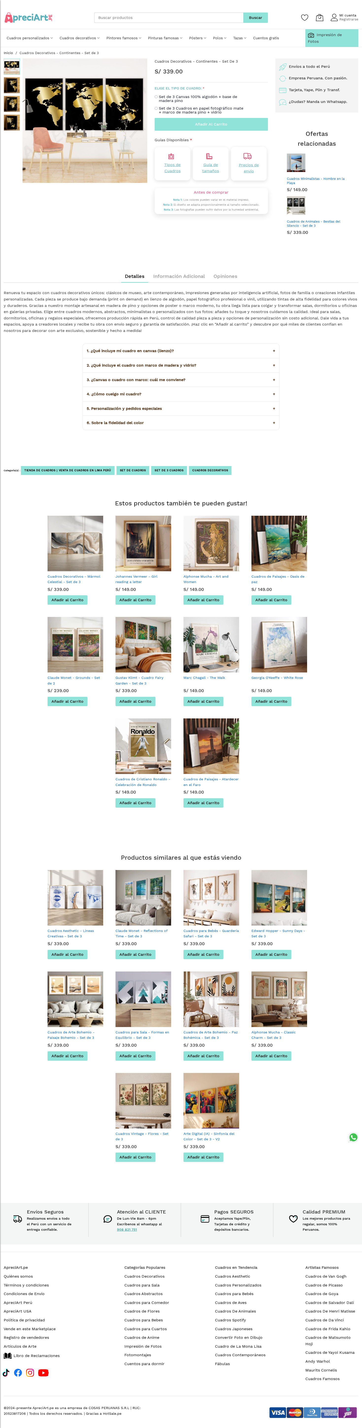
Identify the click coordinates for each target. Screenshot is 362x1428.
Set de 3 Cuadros (169, 470)
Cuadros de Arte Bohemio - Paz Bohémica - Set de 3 (210, 1035)
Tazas (238, 38)
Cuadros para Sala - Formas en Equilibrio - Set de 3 (142, 1035)
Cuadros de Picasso (324, 1285)
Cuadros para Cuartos (145, 1329)
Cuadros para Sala (142, 1285)
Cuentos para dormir (144, 1363)
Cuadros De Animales (235, 1311)
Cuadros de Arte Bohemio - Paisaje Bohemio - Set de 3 (71, 1035)
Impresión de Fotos (143, 1346)
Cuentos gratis (266, 38)
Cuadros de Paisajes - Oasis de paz (277, 579)
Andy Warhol (317, 1361)
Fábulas (222, 1363)
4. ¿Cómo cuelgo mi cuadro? (181, 394)
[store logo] (28, 18)
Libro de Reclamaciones (37, 1355)
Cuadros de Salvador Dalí (329, 1302)
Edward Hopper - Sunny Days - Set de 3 (278, 933)
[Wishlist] (305, 17)
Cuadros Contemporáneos (240, 1355)
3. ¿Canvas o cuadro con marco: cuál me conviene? (181, 379)
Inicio (8, 53)
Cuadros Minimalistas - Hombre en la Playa (316, 181)
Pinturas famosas (163, 38)
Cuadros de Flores (142, 1311)
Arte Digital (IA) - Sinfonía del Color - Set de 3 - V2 (208, 1136)
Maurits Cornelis (321, 1370)
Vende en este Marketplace (30, 1329)
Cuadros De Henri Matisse (330, 1311)
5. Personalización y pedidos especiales (181, 408)
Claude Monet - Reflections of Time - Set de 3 (141, 933)
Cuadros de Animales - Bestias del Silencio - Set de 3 (313, 224)
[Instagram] (30, 1372)
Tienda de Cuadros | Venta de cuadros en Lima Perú (67, 470)
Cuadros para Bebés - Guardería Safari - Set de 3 (211, 933)
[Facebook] (18, 1372)
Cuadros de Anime (141, 1337)
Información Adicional (179, 276)
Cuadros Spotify (230, 1320)
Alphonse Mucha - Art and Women (206, 579)
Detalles (135, 276)
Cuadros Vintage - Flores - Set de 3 (141, 1136)
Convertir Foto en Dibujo (239, 1337)
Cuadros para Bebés (234, 1293)
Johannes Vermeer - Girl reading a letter (136, 579)
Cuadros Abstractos (143, 1293)
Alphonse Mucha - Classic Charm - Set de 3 (273, 1035)
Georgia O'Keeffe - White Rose (277, 678)
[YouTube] (43, 1372)
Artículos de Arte (20, 1346)
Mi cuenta (347, 15)
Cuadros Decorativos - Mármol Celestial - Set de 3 (74, 579)
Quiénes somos (18, 1276)
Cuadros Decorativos (210, 470)
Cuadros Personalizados (238, 1285)
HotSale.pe (112, 1413)
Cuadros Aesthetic (232, 1276)
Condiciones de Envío (24, 1293)
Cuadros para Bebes (143, 1320)
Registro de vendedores (26, 1337)
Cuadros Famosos (322, 1378)
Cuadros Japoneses (233, 1329)
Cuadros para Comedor (146, 1302)
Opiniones (225, 276)
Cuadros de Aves (231, 1302)
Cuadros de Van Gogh (325, 1276)
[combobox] (168, 18)
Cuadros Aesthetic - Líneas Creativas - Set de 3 (71, 933)
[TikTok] (6, 1372)
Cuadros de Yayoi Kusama (330, 1352)
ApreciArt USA (18, 1311)
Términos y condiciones (26, 1285)
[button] (32, 120)
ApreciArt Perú (18, 1302)
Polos (218, 38)
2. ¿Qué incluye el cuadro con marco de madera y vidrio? (181, 365)
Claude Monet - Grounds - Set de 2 (74, 680)
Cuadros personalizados (28, 38)
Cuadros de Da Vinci (324, 1320)
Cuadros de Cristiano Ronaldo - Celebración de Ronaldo (142, 781)
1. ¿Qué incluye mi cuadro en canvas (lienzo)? (181, 350)
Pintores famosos (122, 38)
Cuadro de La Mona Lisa (238, 1346)
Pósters (196, 38)
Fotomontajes (137, 1355)
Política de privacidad (24, 1320)
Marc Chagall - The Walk (204, 678)
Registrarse (348, 19)
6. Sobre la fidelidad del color (181, 422)
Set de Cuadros (133, 470)
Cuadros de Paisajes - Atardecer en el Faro (211, 781)
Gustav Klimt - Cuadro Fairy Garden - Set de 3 (139, 680)
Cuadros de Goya (321, 1293)
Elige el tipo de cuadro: (178, 88)
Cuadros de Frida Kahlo (327, 1329)
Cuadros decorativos (78, 38)
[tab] (134, 276)
